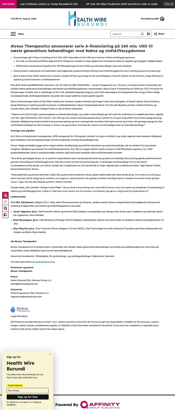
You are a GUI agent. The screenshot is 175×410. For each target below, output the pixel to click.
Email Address (15, 385)
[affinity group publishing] (5, 208)
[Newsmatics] (5, 214)
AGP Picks (8, 4)
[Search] (142, 34)
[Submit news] (5, 195)
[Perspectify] (5, 202)
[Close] (50, 354)
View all (169, 4)
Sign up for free (28, 396)
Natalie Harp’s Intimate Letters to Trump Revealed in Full (43, 4)
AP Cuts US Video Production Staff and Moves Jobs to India (121, 4)
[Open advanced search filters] (148, 34)
